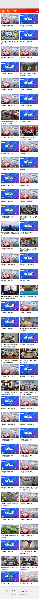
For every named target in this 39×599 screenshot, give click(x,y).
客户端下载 (22, 591)
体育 (15, 10)
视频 (8, 10)
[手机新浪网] (3, 11)
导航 (13, 591)
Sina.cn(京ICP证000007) (17, 594)
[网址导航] (37, 11)
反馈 (32, 591)
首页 (6, 591)
